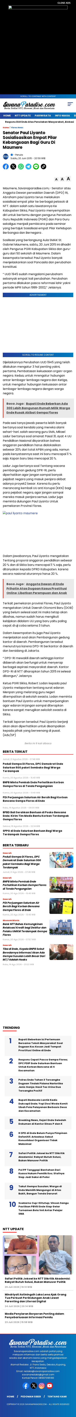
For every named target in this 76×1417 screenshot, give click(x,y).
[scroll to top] (71, 1395)
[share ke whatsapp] (21, 168)
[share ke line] (37, 168)
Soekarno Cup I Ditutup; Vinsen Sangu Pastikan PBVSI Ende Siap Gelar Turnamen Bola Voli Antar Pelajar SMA (43, 1208)
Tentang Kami (57, 1396)
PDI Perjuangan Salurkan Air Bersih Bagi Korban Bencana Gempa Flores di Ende (21, 906)
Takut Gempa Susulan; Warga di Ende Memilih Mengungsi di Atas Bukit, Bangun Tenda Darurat (40, 1190)
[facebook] (26, 1388)
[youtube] (49, 1388)
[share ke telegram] (28, 168)
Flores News (17, 127)
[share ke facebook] (6, 168)
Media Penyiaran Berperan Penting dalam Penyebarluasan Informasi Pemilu (34, 1315)
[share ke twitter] (14, 168)
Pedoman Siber (31, 1396)
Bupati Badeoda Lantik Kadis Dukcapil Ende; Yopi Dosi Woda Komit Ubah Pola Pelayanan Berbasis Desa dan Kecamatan (43, 1105)
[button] (56, 179)
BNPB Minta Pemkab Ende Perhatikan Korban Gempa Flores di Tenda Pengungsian (24, 885)
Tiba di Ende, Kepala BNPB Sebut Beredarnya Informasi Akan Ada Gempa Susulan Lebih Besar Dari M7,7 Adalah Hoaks (24, 954)
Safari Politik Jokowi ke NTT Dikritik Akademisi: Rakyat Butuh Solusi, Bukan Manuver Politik (41, 1156)
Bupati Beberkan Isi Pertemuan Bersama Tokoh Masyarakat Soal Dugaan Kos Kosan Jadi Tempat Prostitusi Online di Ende (40, 1045)
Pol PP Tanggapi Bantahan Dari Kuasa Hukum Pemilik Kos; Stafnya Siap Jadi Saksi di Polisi (41, 1173)
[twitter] (34, 1388)
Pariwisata (43, 115)
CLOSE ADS (64, 3)
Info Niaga (62, 115)
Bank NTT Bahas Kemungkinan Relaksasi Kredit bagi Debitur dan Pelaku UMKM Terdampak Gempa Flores (25, 929)
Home (7, 115)
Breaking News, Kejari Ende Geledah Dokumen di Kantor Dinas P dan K (42, 1122)
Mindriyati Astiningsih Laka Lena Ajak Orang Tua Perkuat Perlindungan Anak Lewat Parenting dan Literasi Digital (35, 1298)
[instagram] (42, 1388)
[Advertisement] (32, 994)
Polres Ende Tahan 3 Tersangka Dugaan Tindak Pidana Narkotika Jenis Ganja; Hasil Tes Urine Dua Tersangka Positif (40, 1085)
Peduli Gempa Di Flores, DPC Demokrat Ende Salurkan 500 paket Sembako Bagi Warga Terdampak (22, 862)
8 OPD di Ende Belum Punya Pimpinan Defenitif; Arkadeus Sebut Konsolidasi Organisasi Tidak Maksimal (42, 1138)
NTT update (23, 115)
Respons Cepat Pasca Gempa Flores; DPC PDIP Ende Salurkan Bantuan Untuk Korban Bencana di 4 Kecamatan (43, 1065)
